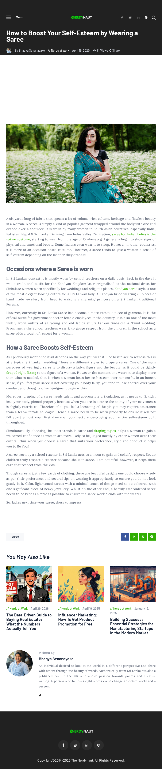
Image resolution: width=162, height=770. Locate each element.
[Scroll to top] (159, 767)
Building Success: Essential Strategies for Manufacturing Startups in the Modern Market (131, 626)
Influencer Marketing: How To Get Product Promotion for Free (77, 619)
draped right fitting (21, 373)
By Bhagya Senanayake (30, 50)
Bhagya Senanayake (56, 658)
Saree (15, 536)
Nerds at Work (60, 50)
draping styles (105, 431)
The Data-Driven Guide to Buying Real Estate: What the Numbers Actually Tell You (29, 622)
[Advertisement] (81, 92)
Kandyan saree (126, 289)
